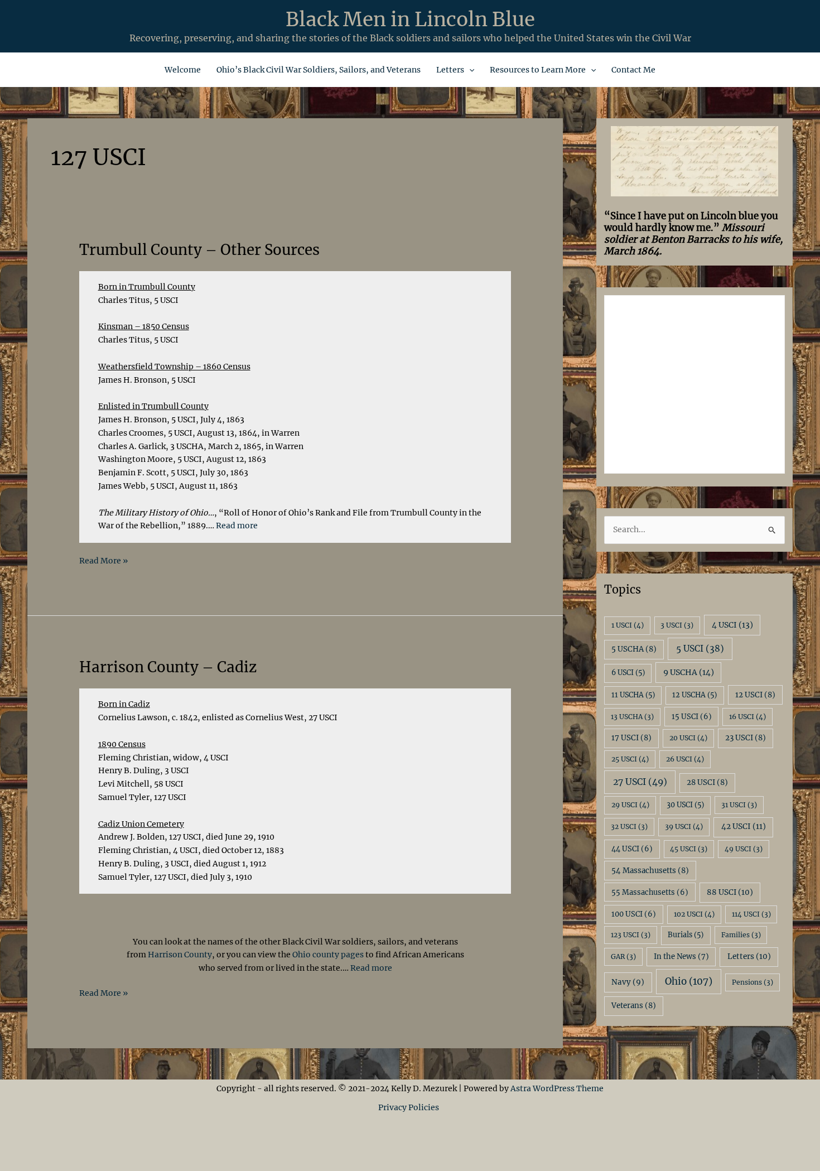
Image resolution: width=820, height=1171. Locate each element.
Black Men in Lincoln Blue (410, 19)
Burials (685, 935)
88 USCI (730, 892)
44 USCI (632, 849)
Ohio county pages (328, 955)
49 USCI (744, 849)
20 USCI (688, 738)
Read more (237, 526)
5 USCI (700, 648)
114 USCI (751, 914)
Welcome (183, 70)
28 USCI (707, 782)
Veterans (633, 1005)
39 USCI (684, 826)
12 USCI (755, 695)
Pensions (752, 982)
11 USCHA (633, 695)
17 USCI (631, 738)
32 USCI (629, 826)
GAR (623, 956)
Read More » (103, 561)
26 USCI (685, 759)
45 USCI (688, 849)
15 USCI (692, 716)
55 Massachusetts (649, 892)
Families (741, 935)
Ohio (688, 981)
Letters (450, 70)
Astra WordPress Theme (557, 1088)
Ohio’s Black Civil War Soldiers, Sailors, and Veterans (318, 70)
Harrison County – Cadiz (168, 667)
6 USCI (628, 672)
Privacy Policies (410, 1107)
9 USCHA (688, 672)
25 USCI (630, 759)
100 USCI (633, 914)
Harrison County (179, 955)
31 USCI (739, 805)
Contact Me (633, 70)
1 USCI (627, 625)
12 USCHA (694, 695)
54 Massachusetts (650, 870)
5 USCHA (634, 649)
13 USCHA (632, 716)
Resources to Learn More (538, 70)
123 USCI (630, 935)
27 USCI (640, 781)
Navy (627, 982)
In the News (681, 956)
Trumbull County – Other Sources (199, 249)
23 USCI (745, 738)
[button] (469, 69)
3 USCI (676, 625)
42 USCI (743, 826)
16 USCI (747, 716)
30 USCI (685, 805)
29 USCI (630, 805)
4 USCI (732, 625)
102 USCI (694, 914)
